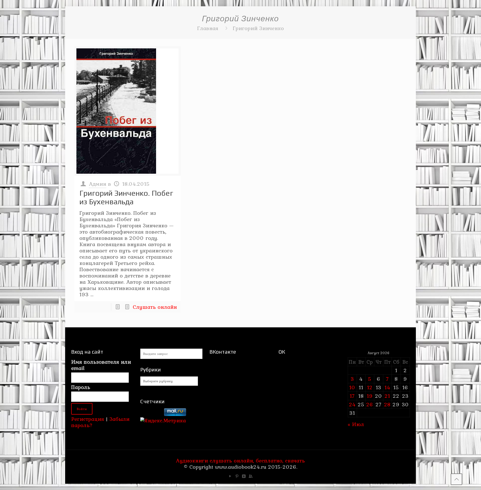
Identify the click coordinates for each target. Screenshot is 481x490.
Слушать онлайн (155, 307)
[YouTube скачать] (230, 476)
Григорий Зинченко (258, 28)
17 (352, 396)
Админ (97, 184)
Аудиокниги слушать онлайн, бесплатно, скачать (240, 460)
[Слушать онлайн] (127, 111)
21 (387, 396)
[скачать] (151, 414)
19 (370, 396)
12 (370, 387)
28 (387, 404)
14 (387, 387)
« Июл (356, 424)
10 (352, 387)
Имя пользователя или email (101, 365)
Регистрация (87, 419)
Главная (207, 28)
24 (352, 404)
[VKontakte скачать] (244, 476)
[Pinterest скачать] (237, 476)
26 (369, 404)
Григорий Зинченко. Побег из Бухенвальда (126, 197)
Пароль (80, 387)
